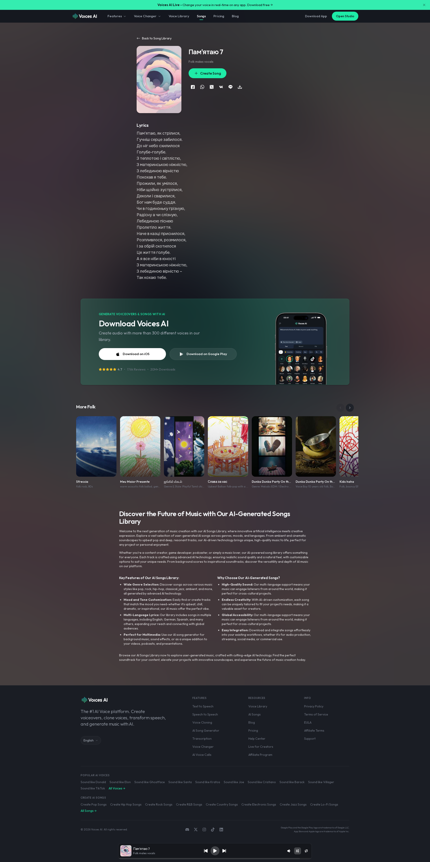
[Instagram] (204, 829)
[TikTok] (213, 829)
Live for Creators (260, 747)
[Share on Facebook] (193, 87)
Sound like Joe (234, 782)
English (89, 740)
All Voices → (117, 788)
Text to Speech (202, 706)
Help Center (256, 739)
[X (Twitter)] (196, 829)
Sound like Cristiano (262, 782)
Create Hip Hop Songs (126, 804)
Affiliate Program (260, 755)
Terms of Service (316, 714)
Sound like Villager (321, 782)
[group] (215, 858)
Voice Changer (145, 16)
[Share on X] (211, 87)
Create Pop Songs (94, 804)
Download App (316, 16)
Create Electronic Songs (258, 804)
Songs (201, 16)
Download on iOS (136, 354)
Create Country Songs (222, 804)
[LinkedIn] (221, 829)
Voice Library (179, 16)
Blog (235, 16)
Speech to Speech (205, 714)
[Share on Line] (230, 87)
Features (115, 16)
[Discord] (187, 829)
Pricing (218, 16)
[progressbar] (215, 858)
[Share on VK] (221, 87)
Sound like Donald (93, 782)
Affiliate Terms (314, 730)
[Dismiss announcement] (424, 5)
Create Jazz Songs (293, 804)
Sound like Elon (120, 782)
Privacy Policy (313, 706)
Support (310, 739)
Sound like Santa (180, 782)
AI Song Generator (205, 730)
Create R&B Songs (189, 804)
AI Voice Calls (201, 755)
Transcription (202, 739)
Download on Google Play (207, 354)
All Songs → (89, 811)
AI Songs (254, 714)
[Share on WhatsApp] (202, 87)
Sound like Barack (292, 782)
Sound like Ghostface (149, 782)
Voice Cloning (202, 722)
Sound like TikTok (93, 788)
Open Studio (345, 16)
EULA (308, 722)
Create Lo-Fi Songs (324, 804)
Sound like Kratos (207, 782)
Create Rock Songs (158, 804)
